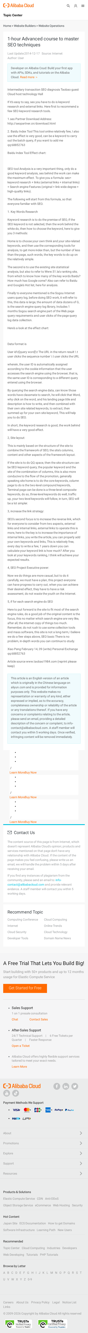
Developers (69, 1248)
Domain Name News (57, 938)
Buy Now (31, 772)
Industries (53, 1248)
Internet (12, 925)
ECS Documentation (32, 1223)
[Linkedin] (65, 1086)
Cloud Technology (55, 932)
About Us (22, 1302)
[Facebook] (56, 1086)
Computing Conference (22, 919)
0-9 (30, 1279)
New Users (65, 1230)
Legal (56, 1302)
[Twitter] (74, 1086)
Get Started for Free (25, 988)
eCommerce (43, 1205)
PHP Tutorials (49, 1254)
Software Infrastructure (19, 1230)
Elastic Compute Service (19, 1198)
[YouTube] (6, 1093)
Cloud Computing (55, 919)
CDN (40, 1198)
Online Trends (53, 925)
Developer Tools (17, 938)
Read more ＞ (29, 77)
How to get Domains (61, 1223)
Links (6, 1307)
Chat (15, 1019)
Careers (8, 1302)
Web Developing (13, 1254)
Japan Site (10, 1223)
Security (77, 1205)
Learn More (17, 772)
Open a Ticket (21, 1045)
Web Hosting (61, 1205)
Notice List (69, 1302)
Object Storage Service (18, 1205)
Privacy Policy (40, 1302)
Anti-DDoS (52, 1198)
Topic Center (11, 1248)
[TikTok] (15, 1093)
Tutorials (32, 1254)
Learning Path (46, 1230)
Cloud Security (16, 932)
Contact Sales (38, 1019)
